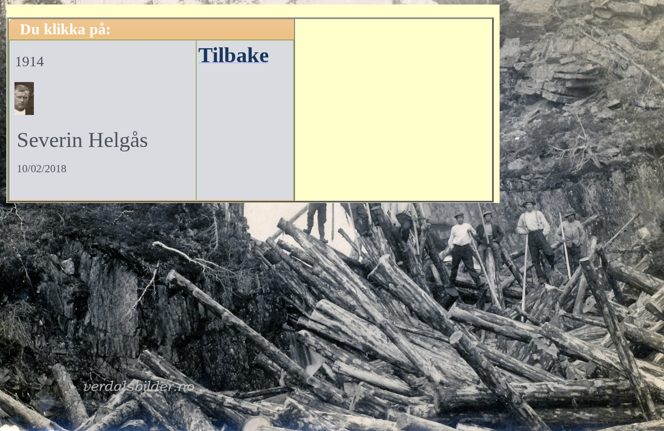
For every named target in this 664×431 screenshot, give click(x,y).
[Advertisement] (393, 109)
